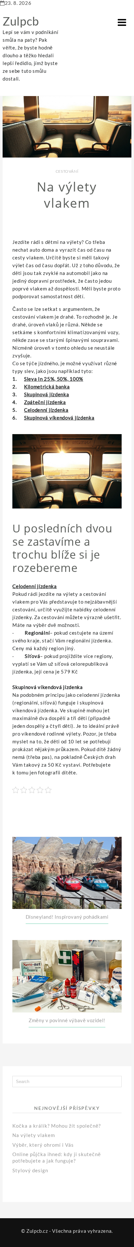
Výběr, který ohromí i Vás (43, 1145)
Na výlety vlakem (33, 1135)
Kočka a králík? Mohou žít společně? (56, 1126)
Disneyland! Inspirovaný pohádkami (67, 917)
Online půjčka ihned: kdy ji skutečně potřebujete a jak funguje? (56, 1157)
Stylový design (30, 1170)
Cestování (67, 171)
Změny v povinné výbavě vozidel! (67, 1020)
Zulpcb (21, 21)
